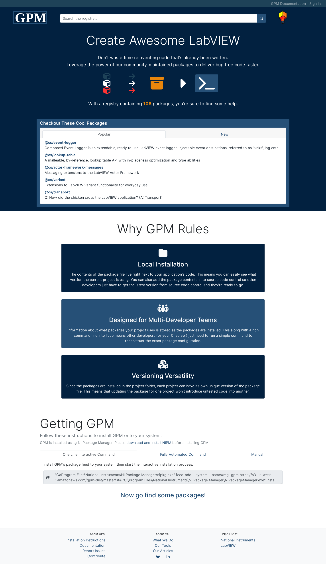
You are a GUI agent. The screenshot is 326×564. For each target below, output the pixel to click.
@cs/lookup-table (60, 155)
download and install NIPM (148, 442)
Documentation (92, 545)
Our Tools (163, 545)
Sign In (315, 3)
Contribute (96, 556)
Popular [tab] (104, 134)
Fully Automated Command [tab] (183, 454)
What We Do (163, 540)
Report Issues (93, 550)
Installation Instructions (86, 540)
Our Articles (163, 550)
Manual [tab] (257, 454)
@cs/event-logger (61, 142)
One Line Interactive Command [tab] (89, 454)
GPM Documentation (288, 3)
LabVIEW (228, 545)
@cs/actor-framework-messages (74, 167)
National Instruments (238, 540)
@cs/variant (55, 179)
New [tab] (224, 134)
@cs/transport (57, 192)
